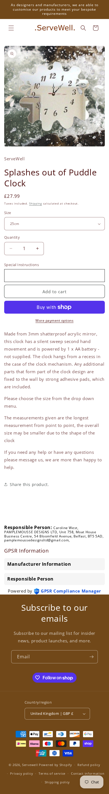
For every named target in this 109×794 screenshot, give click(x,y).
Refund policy (88, 765)
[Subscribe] (91, 656)
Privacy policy (21, 773)
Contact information (87, 773)
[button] (11, 28)
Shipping (35, 203)
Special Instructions (21, 264)
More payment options (54, 320)
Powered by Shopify (55, 765)
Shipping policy (57, 782)
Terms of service (52, 773)
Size (7, 212)
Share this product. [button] (29, 484)
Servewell (30, 765)
